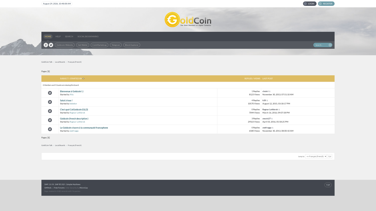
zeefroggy (74, 131)
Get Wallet (82, 45)
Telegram (116, 45)
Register (327, 3)
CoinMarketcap (99, 45)
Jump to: (301, 156)
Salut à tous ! (66, 100)
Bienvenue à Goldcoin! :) (71, 91)
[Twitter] (51, 45)
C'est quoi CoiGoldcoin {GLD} (74, 109)
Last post (267, 78)
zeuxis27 (266, 118)
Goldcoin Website (65, 45)
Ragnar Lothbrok (77, 112)
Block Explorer (132, 45)
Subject (64, 78)
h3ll (264, 100)
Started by (76, 78)
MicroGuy (84, 188)
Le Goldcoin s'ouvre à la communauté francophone (84, 127)
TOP (328, 185)
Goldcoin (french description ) (74, 118)
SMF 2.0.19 (49, 184)
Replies (248, 78)
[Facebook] (46, 45)
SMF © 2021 (60, 184)
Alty (72, 94)
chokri (265, 91)
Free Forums (59, 188)
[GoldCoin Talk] (188, 19)
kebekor (73, 103)
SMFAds (47, 188)
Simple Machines (73, 184)
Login (311, 3)
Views (257, 78)
